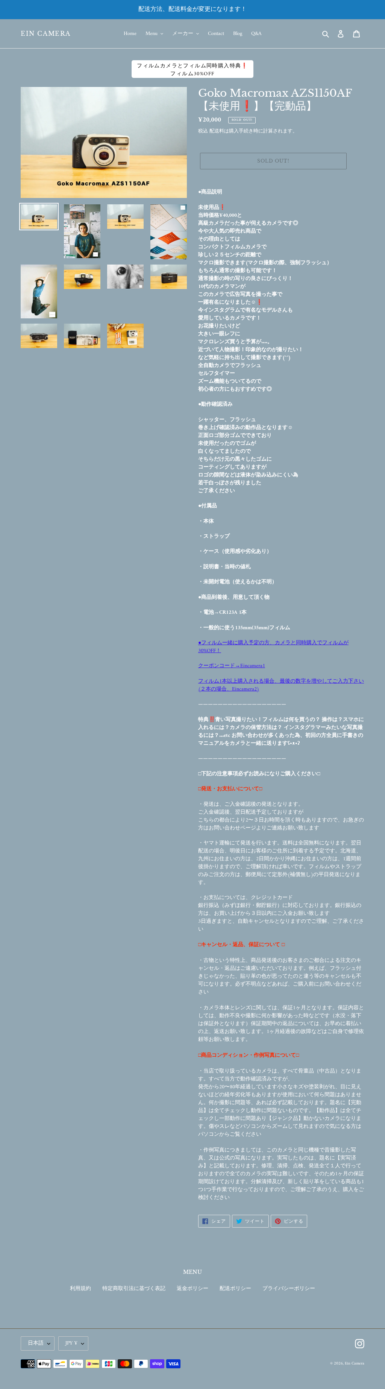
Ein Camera (46, 33)
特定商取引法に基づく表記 (133, 1288)
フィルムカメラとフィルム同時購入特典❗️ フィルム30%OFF (192, 69)
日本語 (36, 1343)
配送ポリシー (235, 1288)
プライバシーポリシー (288, 1288)
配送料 (216, 131)
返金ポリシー (192, 1288)
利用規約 (80, 1288)
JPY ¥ (71, 1343)
